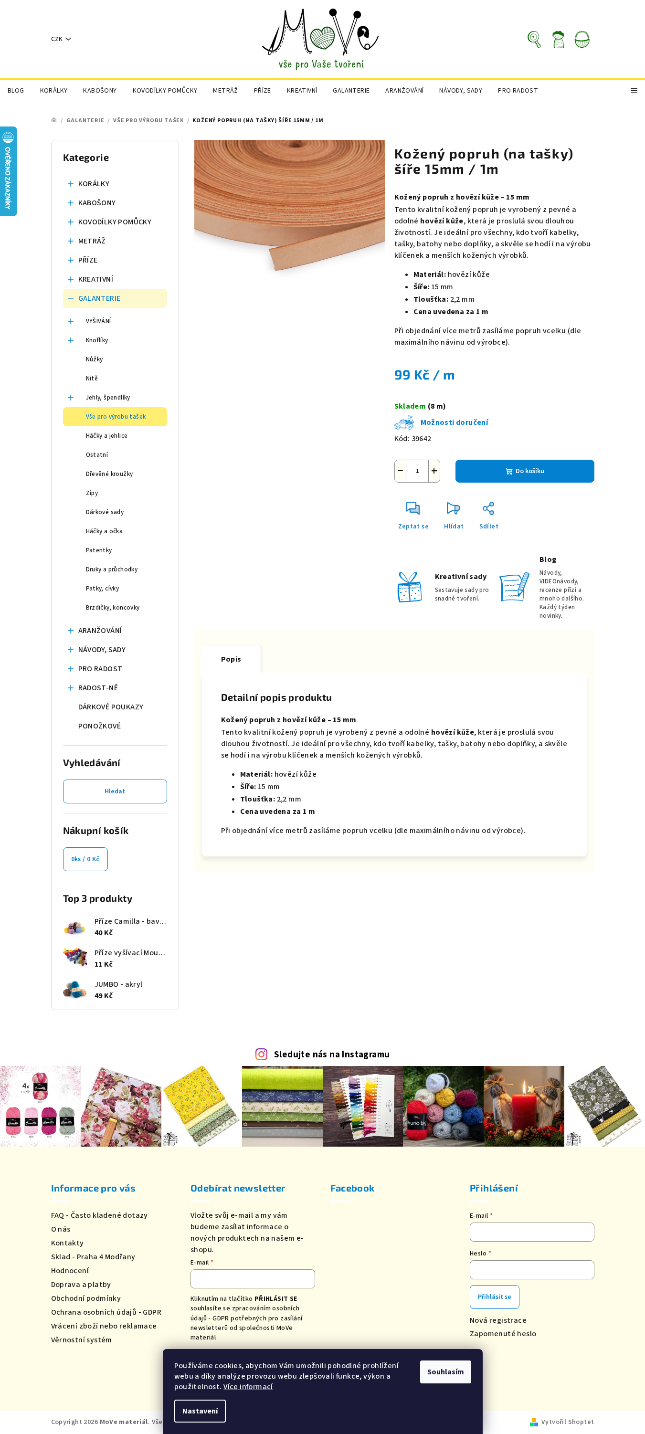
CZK (57, 39)
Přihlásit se (494, 1297)
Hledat (115, 791)
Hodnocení (70, 1270)
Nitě (92, 378)
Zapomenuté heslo (503, 1334)
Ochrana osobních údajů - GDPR (106, 1312)
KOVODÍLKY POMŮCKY (115, 222)
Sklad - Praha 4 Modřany (93, 1257)
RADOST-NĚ (98, 688)
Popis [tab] (231, 659)
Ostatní (97, 455)
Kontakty (67, 1243)
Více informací (248, 1386)
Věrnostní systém (81, 1340)
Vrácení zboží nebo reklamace (104, 1326)
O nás (61, 1229)
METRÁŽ (92, 241)
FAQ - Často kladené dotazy (99, 1215)
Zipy (92, 493)
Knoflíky (97, 340)
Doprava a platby (81, 1284)
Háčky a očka (104, 531)
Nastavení (200, 1411)
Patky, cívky (102, 588)
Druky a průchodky (112, 569)
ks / (85, 859)
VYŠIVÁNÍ (98, 321)
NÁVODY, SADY (102, 649)
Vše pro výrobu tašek (116, 416)
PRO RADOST (100, 669)
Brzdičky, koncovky (113, 607)
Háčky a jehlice (107, 436)
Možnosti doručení (454, 422)
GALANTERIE (99, 298)
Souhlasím (445, 1372)
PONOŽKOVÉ (99, 726)
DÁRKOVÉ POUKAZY (111, 707)
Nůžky (94, 359)
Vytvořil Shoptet (567, 1422)
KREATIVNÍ (96, 279)
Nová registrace (498, 1320)
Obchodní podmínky (86, 1298)
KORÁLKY (94, 184)
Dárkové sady (105, 512)
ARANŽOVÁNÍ (100, 630)
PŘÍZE (88, 260)
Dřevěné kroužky (109, 474)
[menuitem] (16, 91)
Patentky (99, 550)
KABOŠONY (97, 203)
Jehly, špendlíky (108, 397)
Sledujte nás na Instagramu (332, 1054)
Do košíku (530, 471)
